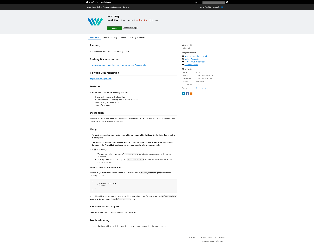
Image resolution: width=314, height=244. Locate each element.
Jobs (198, 237)
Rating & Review (137, 37)
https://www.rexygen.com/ (100, 79)
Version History (110, 37)
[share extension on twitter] (184, 94)
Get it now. (223, 7)
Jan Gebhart (113, 20)
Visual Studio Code (94, 7)
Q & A (123, 37)
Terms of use (212, 237)
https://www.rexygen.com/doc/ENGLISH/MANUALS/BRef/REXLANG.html (119, 65)
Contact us (191, 237)
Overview (94, 37)
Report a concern (201, 88)
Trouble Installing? (130, 27)
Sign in (197, 2)
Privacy (203, 237)
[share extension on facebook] (187, 94)
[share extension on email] (191, 94)
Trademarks (221, 237)
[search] (227, 2)
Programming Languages (112, 7)
